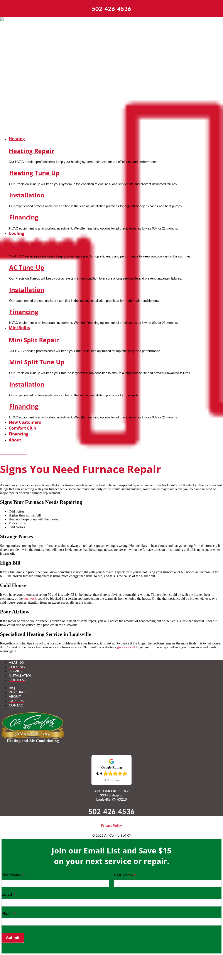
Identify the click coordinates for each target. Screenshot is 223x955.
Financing (23, 217)
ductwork (30, 598)
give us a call (126, 647)
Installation (26, 195)
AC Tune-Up (26, 267)
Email (8, 894)
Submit (12, 938)
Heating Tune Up (34, 173)
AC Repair (23, 245)
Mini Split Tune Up (36, 362)
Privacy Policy (111, 825)
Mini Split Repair (34, 340)
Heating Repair (31, 151)
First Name (13, 874)
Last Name (125, 874)
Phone (9, 913)
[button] (116, 139)
